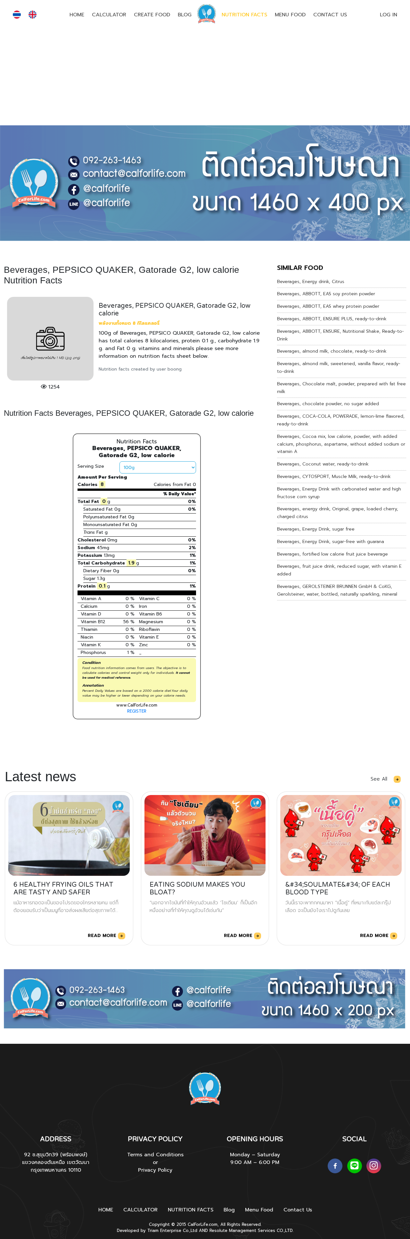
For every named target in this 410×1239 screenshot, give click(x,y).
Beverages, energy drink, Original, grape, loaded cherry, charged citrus (337, 513)
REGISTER (136, 711)
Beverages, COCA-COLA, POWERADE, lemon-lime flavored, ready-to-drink (341, 420)
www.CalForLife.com (136, 705)
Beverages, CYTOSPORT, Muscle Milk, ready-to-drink (334, 476)
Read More (103, 935)
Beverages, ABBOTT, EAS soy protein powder (326, 293)
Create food (152, 15)
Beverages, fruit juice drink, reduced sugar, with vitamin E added (339, 570)
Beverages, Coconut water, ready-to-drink (323, 464)
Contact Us (330, 15)
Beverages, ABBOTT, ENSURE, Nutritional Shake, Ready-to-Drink (340, 335)
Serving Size (91, 466)
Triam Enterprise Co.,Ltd (172, 1230)
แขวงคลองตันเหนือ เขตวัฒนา (55, 1162)
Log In (388, 15)
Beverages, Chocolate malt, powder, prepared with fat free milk (341, 388)
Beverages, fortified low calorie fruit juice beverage (332, 554)
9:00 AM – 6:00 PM (254, 1162)
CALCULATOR (109, 15)
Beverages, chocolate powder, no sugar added (328, 403)
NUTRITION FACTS (244, 15)
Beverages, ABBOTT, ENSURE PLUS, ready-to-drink (332, 318)
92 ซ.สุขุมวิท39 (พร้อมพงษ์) (55, 1155)
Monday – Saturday (255, 1155)
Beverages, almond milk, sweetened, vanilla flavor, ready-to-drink (338, 367)
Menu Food (290, 15)
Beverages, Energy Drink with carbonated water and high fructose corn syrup (339, 493)
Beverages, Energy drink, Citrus (310, 281)
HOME (77, 15)
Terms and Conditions (155, 1155)
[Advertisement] (205, 77)
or (155, 1162)
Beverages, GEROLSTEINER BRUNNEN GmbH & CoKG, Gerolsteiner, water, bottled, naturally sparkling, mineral (337, 590)
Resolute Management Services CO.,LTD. (251, 1230)
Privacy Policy (155, 1170)
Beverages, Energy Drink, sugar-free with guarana (330, 541)
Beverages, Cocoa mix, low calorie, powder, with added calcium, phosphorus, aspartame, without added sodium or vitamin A (341, 444)
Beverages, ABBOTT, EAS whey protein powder (328, 306)
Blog (185, 15)
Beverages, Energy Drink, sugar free (316, 529)
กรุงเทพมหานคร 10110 (55, 1170)
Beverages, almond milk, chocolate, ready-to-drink (332, 351)
